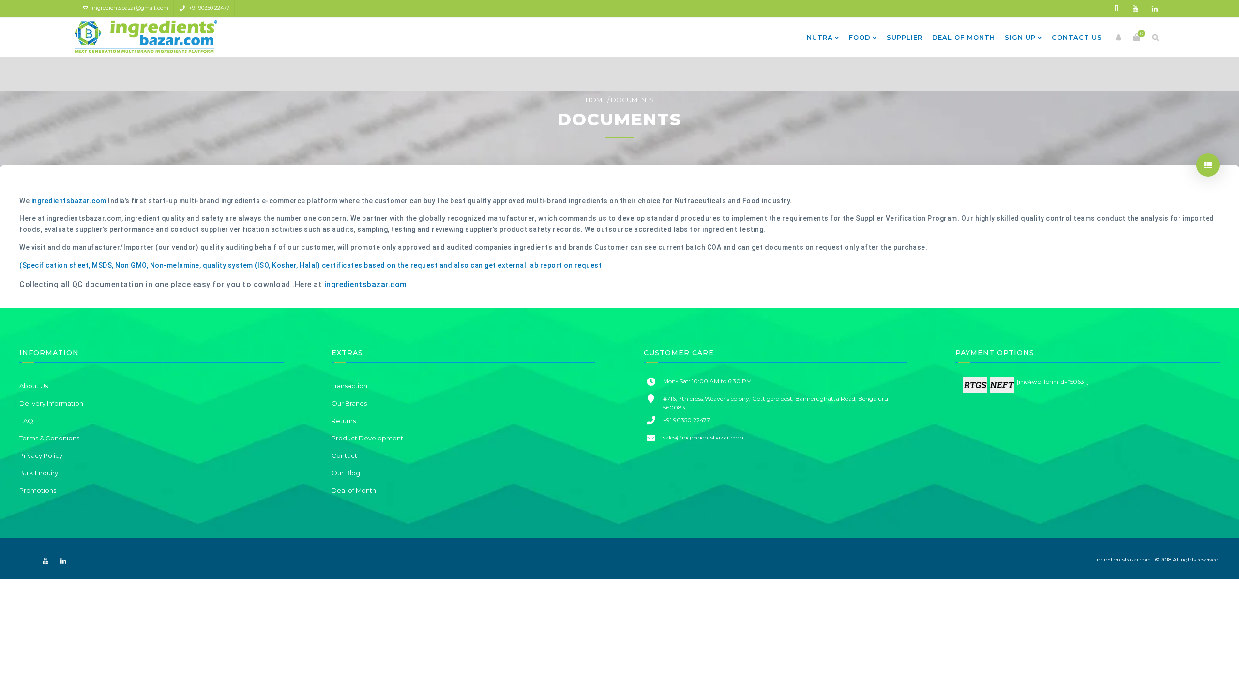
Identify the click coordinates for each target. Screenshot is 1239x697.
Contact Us (1077, 37)
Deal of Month (963, 37)
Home (596, 100)
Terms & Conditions (49, 438)
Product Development (367, 438)
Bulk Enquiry (38, 473)
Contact (344, 455)
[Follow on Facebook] (1116, 8)
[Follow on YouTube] (1135, 8)
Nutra (820, 37)
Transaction (349, 386)
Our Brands (349, 403)
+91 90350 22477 (209, 7)
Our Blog (346, 473)
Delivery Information (51, 403)
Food (860, 37)
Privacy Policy (40, 455)
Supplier (904, 37)
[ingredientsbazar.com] (146, 37)
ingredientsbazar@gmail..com (130, 7)
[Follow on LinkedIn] (1154, 8)
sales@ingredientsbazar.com (703, 437)
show (1208, 165)
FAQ (26, 420)
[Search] (1155, 37)
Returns (344, 420)
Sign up (1020, 37)
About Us (33, 386)
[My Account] (1118, 37)
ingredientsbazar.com (68, 201)
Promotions (37, 490)
